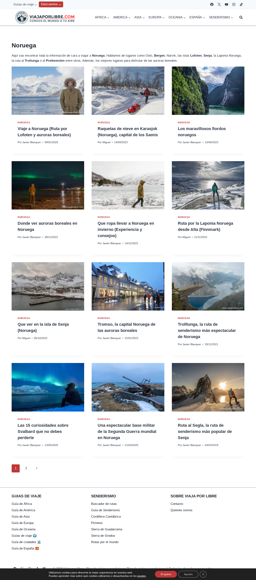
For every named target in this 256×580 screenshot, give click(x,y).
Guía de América (23, 510)
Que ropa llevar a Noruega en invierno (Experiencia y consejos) (126, 229)
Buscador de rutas (104, 504)
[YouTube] (226, 4)
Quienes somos (181, 510)
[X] (219, 4)
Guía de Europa (23, 523)
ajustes (141, 575)
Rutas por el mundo (104, 542)
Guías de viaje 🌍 (24, 535)
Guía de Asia (21, 516)
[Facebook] (212, 4)
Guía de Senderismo (105, 510)
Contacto (177, 504)
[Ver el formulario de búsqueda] (241, 17)
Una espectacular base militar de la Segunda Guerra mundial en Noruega (127, 431)
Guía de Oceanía (23, 529)
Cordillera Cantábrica (106, 516)
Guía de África (22, 504)
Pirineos (97, 523)
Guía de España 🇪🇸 (25, 548)
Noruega (24, 122)
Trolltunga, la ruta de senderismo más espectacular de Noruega (207, 330)
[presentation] (48, 91)
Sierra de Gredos (103, 535)
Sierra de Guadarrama (106, 529)
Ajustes (188, 574)
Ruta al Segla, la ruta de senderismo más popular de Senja (205, 431)
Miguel (106, 142)
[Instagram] (234, 4)
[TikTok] (241, 4)
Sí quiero (166, 574)
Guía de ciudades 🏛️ (26, 542)
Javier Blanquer (31, 142)
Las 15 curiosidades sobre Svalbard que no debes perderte (43, 431)
